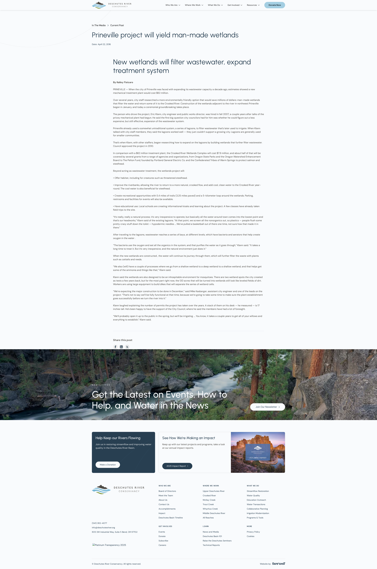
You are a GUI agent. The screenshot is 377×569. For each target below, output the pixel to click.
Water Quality (253, 495)
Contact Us (164, 504)
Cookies (250, 536)
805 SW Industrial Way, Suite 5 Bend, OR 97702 (114, 532)
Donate (162, 536)
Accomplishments (167, 508)
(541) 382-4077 (99, 523)
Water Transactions (256, 504)
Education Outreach (256, 500)
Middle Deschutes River (214, 513)
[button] (173, 5)
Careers (162, 545)
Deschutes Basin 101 (212, 536)
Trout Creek (208, 504)
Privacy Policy (253, 531)
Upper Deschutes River (214, 491)
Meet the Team (166, 495)
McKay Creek (209, 500)
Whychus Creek (210, 508)
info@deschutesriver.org (103, 527)
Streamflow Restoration (258, 491)
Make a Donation (108, 464)
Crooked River (209, 495)
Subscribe (163, 540)
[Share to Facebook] (115, 346)
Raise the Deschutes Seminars (217, 540)
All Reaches (208, 517)
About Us (163, 500)
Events (162, 531)
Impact (162, 513)
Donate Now (275, 5)
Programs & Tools (255, 517)
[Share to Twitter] (127, 346)
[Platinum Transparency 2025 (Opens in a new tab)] (109, 544)
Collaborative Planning (257, 508)
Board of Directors (167, 491)
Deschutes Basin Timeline (171, 517)
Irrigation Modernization (258, 513)
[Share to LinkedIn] (121, 346)
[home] (111, 5)
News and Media (211, 531)
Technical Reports (211, 545)
